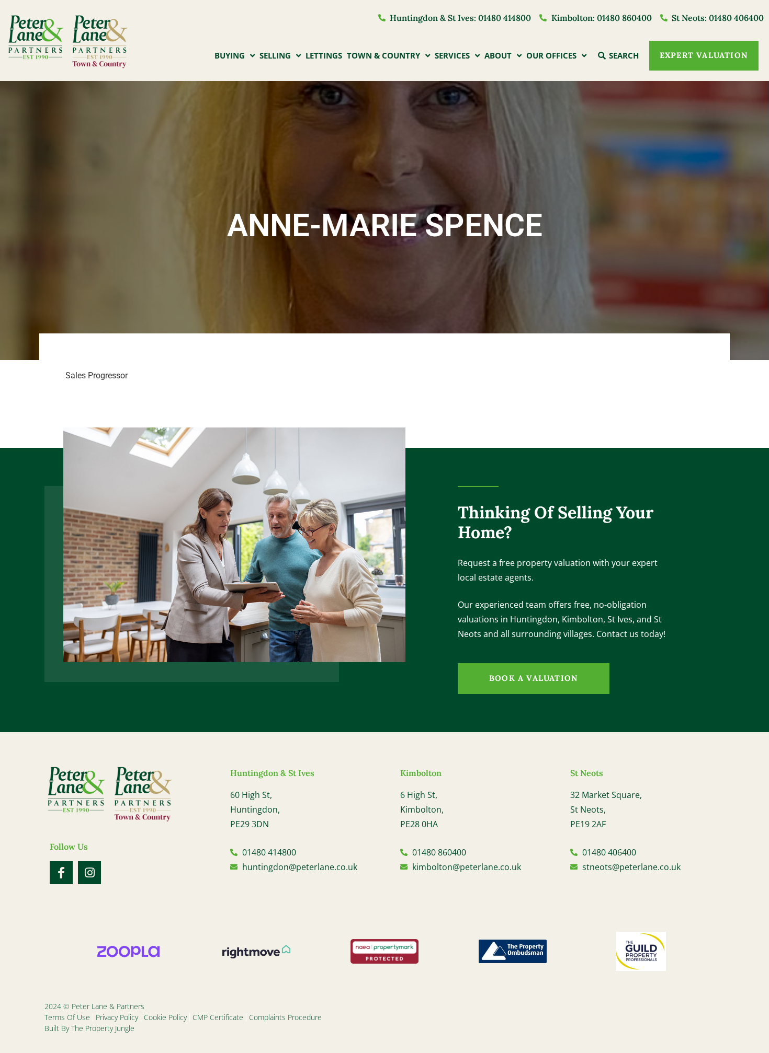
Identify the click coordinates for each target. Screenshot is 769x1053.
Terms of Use (67, 1017)
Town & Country (383, 55)
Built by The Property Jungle (89, 1028)
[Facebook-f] (61, 872)
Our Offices (551, 55)
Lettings (324, 55)
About (498, 55)
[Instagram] (89, 872)
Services (452, 55)
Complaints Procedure (285, 1017)
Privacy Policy (117, 1017)
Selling (275, 55)
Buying (229, 55)
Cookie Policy (165, 1017)
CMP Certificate (218, 1017)
